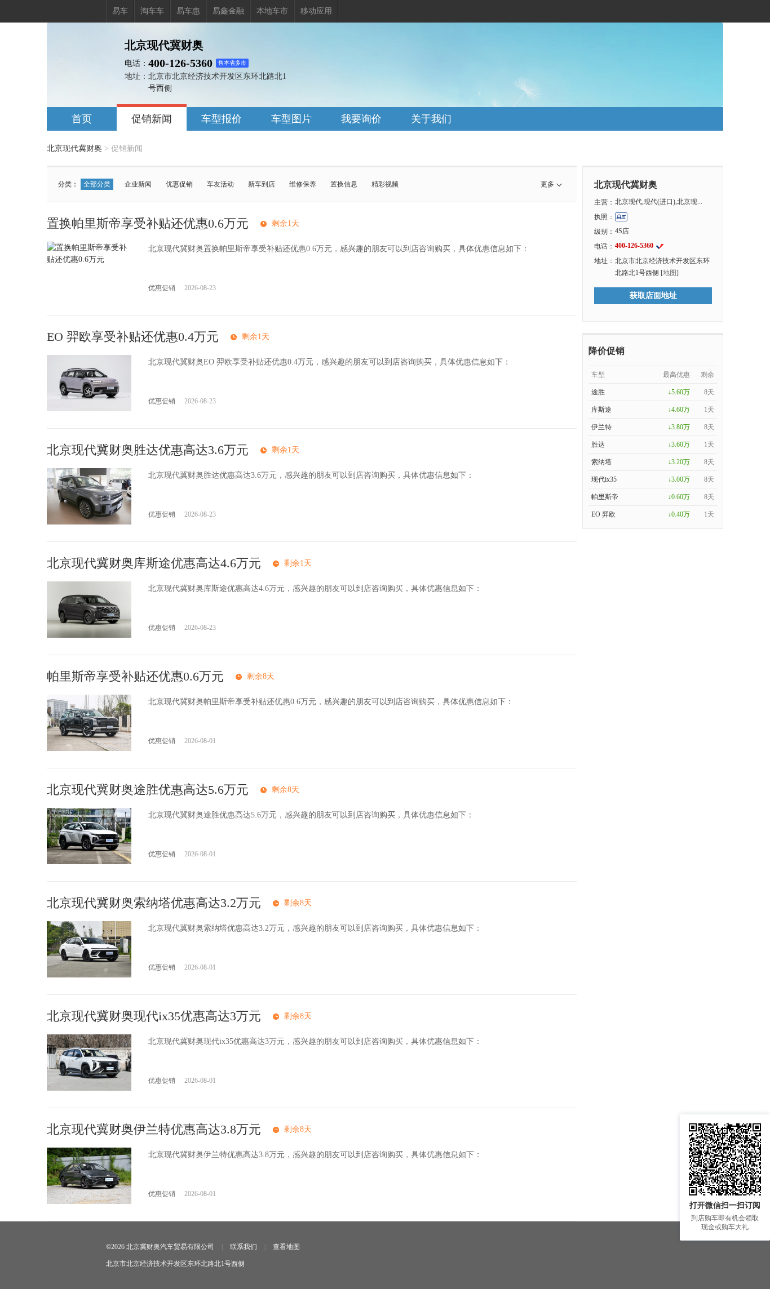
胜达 (598, 444)
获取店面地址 (653, 295)
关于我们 (431, 119)
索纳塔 (601, 462)
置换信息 (343, 184)
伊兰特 (601, 427)
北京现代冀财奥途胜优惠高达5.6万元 (148, 790)
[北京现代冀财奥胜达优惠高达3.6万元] (89, 522)
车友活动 (220, 184)
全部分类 (96, 184)
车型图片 (291, 119)
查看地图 (286, 1247)
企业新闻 (138, 184)
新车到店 (261, 184)
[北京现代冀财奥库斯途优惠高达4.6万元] (89, 635)
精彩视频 (385, 184)
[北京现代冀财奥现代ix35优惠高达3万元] (89, 1088)
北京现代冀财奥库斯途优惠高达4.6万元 (154, 563)
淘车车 (152, 11)
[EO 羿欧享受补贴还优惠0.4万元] (89, 409)
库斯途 (601, 410)
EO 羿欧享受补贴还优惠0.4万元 (133, 337)
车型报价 (221, 119)
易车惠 (188, 11)
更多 (547, 184)
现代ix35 (604, 479)
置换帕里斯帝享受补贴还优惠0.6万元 (148, 223)
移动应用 (316, 11)
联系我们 (243, 1247)
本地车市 (272, 11)
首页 (82, 119)
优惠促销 (179, 184)
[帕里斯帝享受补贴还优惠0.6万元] (89, 748)
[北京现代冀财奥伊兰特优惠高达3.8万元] (89, 1201)
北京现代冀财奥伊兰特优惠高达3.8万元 (154, 1129)
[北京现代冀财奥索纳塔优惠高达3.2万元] (89, 975)
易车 (120, 11)
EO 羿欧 (603, 514)
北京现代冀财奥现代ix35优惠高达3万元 (154, 1016)
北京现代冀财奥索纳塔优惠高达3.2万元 (154, 903)
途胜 (598, 392)
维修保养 (302, 184)
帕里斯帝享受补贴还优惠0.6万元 (135, 676)
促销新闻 (151, 119)
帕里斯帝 (604, 497)
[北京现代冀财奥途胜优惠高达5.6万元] (89, 861)
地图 (669, 273)
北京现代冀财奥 (74, 148)
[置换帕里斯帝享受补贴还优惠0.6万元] (89, 259)
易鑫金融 (228, 11)
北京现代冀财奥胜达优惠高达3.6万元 (148, 450)
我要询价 (361, 119)
